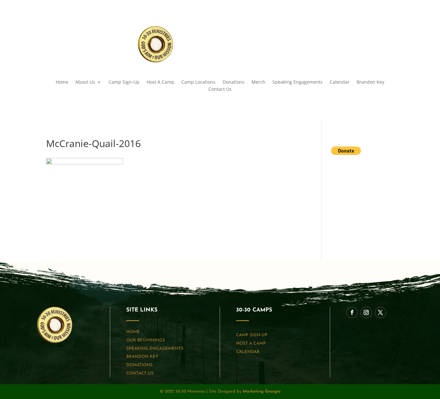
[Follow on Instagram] (376, 31)
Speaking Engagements (298, 82)
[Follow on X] (389, 31)
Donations (233, 82)
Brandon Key (370, 82)
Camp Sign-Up (124, 82)
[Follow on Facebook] (363, 31)
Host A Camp (160, 82)
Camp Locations (198, 82)
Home (62, 82)
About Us (85, 82)
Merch (258, 82)
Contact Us (220, 89)
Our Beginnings (145, 340)
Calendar (339, 82)
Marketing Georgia (262, 391)
